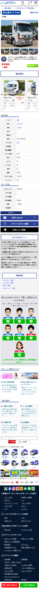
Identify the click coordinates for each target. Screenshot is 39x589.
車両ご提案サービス (28, 547)
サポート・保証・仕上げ (12, 562)
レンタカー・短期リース (12, 550)
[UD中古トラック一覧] (17, 482)
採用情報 (24, 559)
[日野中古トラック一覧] (2, 482)
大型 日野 (6, 285)
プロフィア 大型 (9, 288)
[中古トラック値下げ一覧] (34, 473)
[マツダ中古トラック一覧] (26, 482)
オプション (25, 544)
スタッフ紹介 (8, 571)
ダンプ (23, 506)
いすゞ (23, 518)
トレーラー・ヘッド (11, 503)
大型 (18, 142)
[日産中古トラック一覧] (31, 482)
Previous (3, 34)
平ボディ (7, 500)
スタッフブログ (26, 571)
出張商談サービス (10, 547)
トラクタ (19, 127)
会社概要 (7, 559)
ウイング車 (8, 497)
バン (22, 500)
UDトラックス (26, 521)
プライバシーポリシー (12, 577)
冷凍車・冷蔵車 (26, 497)
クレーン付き (26, 503)
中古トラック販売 (10, 539)
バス (5, 509)
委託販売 (7, 544)
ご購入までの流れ (10, 565)
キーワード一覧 (26, 530)
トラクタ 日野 (8, 283)
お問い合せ (8, 579)
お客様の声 (8, 568)
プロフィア (20, 123)
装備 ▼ (11, 213)
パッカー (24, 509)
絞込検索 (12, 441)
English (23, 579)
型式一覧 (7, 530)
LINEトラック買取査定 (12, 542)
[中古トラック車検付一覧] (24, 473)
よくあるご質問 (26, 565)
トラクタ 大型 (8, 280)
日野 (18, 120)
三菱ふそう (8, 521)
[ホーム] (8, 2)
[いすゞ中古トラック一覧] (7, 482)
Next (36, 34)
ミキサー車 (8, 506)
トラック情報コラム (28, 568)
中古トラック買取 (27, 539)
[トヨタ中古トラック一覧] (22, 482)
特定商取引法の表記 (11, 574)
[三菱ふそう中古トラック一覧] (12, 482)
